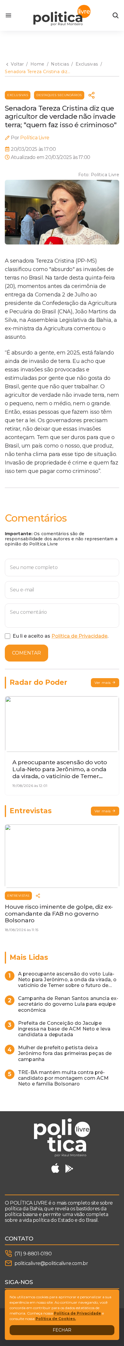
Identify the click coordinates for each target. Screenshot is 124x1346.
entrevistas (18, 896)
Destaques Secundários (59, 95)
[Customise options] (115, 15)
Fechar (62, 1330)
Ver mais (103, 682)
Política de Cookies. (56, 1318)
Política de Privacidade (79, 636)
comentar (26, 653)
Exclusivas (17, 95)
